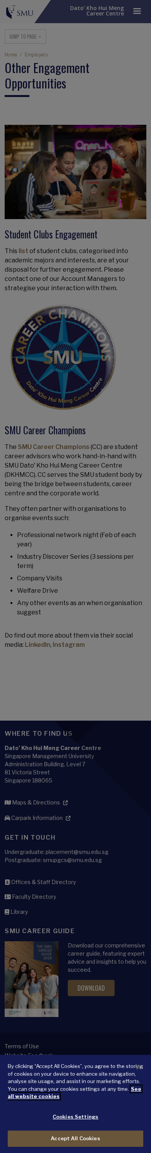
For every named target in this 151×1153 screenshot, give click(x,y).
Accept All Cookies (75, 1138)
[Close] (138, 1067)
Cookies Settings (75, 1117)
